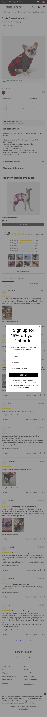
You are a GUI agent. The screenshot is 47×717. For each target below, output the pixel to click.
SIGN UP (23, 375)
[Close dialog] (39, 326)
